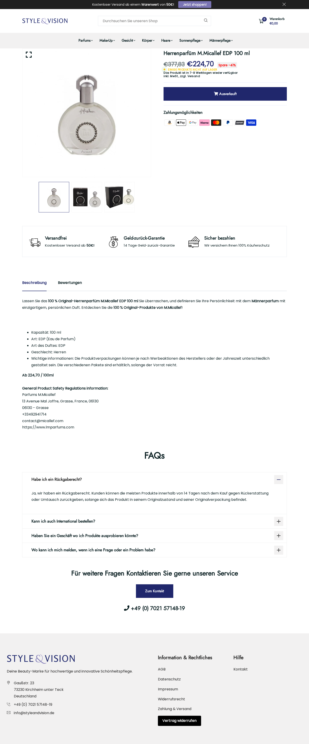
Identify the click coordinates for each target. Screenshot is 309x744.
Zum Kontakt (154, 591)
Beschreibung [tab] (34, 282)
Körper (147, 40)
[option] (86, 113)
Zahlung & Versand (174, 708)
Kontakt (240, 669)
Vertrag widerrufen (179, 720)
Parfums (84, 40)
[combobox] (154, 21)
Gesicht (127, 40)
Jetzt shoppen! (195, 4)
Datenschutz (169, 679)
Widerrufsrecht (171, 699)
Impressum (168, 689)
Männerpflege (220, 40)
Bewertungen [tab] (70, 282)
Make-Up (106, 40)
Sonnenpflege (189, 40)
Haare (165, 40)
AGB (162, 669)
